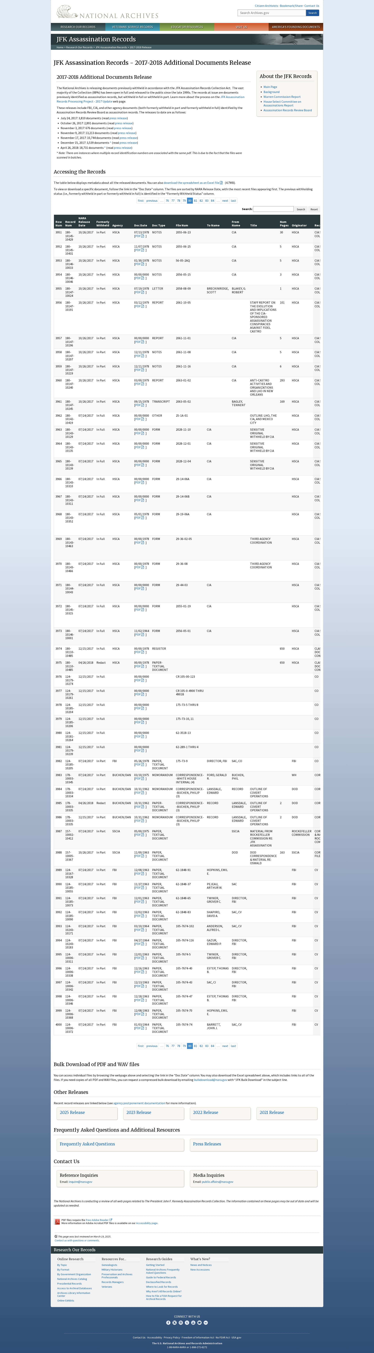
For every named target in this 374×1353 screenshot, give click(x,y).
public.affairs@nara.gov (217, 1182)
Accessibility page (147, 1223)
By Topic (62, 1265)
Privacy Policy (172, 1337)
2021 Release (272, 1112)
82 (201, 200)
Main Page (270, 87)
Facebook (168, 1322)
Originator (299, 225)
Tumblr (187, 1322)
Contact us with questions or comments (77, 1240)
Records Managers (113, 1282)
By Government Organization (74, 1274)
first (141, 200)
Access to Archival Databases (74, 1288)
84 (212, 200)
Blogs (199, 1322)
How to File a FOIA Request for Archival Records (164, 1297)
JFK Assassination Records (111, 47)
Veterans (107, 1286)
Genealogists (109, 1265)
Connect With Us (187, 1316)
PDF (138, 236)
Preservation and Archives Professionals (117, 1275)
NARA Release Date (84, 221)
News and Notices (201, 1265)
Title (253, 225)
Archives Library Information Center (73, 1294)
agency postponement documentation (139, 1103)
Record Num (70, 223)
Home (60, 47)
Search (313, 13)
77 (173, 200)
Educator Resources (187, 27)
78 (178, 200)
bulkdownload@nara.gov (210, 1080)
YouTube (193, 1322)
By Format (63, 1269)
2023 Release (138, 1112)
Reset (314, 209)
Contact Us (311, 6)
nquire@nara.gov (81, 1182)
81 (195, 200)
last (233, 200)
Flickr (205, 1322)
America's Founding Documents (296, 27)
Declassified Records (158, 1282)
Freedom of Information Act (198, 1337)
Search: (247, 209)
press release (118, 118)
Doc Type (158, 225)
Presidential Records (69, 1283)
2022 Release (205, 1112)
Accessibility (154, 1337)
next (225, 200)
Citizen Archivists (266, 6)
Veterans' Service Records (132, 27)
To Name (213, 225)
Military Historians (112, 1269)
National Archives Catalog (72, 1279)
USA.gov (236, 1337)
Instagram (180, 1322)
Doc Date (140, 225)
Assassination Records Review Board (288, 110)
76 (167, 200)
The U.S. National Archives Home (107, 11)
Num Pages (284, 223)
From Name (236, 223)
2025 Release (72, 1112)
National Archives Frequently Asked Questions (163, 1271)
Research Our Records (78, 27)
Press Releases (207, 1144)
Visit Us (241, 27)
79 (184, 200)
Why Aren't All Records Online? (164, 1291)
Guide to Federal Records (161, 1277)
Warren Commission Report (282, 97)
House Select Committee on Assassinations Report (282, 103)
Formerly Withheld (102, 223)
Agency (117, 225)
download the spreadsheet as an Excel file (191, 183)
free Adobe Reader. (97, 1220)
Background (272, 92)
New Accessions (200, 1269)
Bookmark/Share (291, 6)
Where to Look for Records (162, 1286)
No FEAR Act (223, 1337)
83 (206, 200)
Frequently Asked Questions (87, 1144)
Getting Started (155, 1265)
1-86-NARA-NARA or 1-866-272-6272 (187, 1347)
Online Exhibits (65, 1300)
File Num (182, 225)
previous (152, 200)
